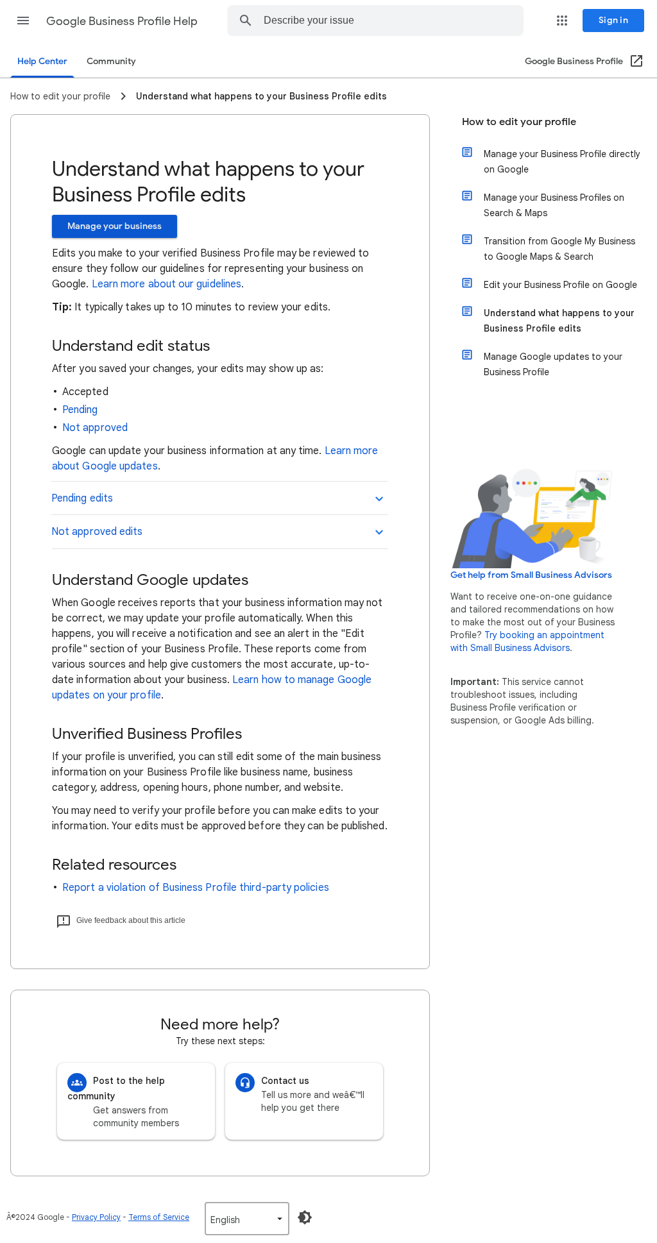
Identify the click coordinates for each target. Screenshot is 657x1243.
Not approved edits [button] (96, 531)
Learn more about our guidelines (166, 284)
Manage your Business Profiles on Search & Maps (554, 205)
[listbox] (247, 1218)
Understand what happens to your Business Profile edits (559, 320)
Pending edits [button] (82, 498)
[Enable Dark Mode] (304, 1217)
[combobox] (377, 20)
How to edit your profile (519, 121)
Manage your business (114, 226)
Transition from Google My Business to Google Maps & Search (559, 248)
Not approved (95, 427)
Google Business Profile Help (122, 21)
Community (111, 61)
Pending (80, 409)
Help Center (42, 61)
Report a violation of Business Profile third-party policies (195, 887)
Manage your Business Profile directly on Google (562, 161)
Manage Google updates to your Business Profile (553, 364)
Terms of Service (158, 1217)
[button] (23, 20)
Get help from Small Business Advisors (531, 575)
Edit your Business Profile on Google (560, 285)
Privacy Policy (96, 1217)
